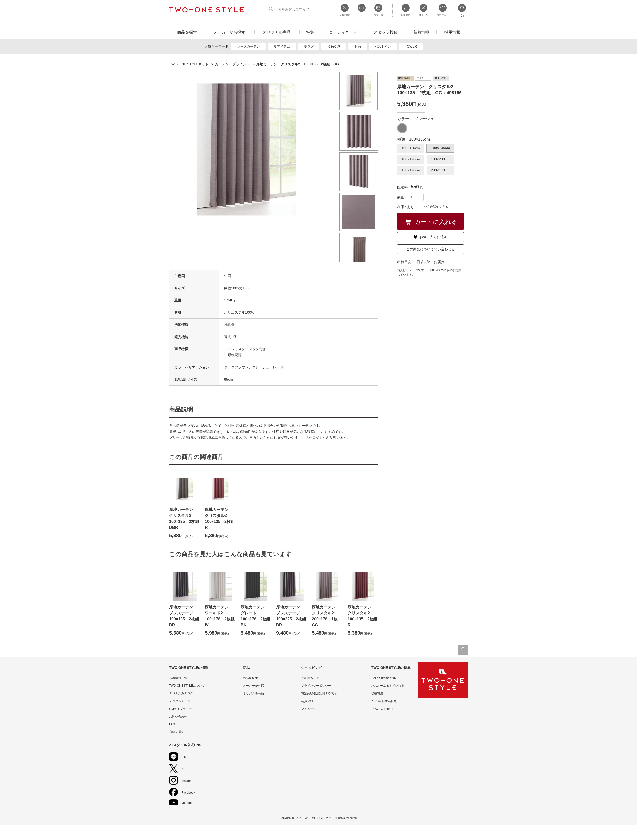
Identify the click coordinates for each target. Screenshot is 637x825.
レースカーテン (248, 46)
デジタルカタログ (181, 693)
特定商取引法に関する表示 (319, 693)
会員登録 (307, 701)
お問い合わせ (178, 716)
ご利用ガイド (310, 678)
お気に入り (442, 15)
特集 (310, 32)
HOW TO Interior (382, 709)
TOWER (411, 46)
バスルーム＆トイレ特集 (387, 685)
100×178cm (410, 159)
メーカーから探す (229, 32)
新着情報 (421, 32)
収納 (357, 46)
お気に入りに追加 (433, 237)
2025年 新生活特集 (384, 701)
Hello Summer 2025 (384, 678)
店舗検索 (345, 15)
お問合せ (378, 15)
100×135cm (440, 148)
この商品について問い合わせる (430, 249)
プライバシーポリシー (316, 685)
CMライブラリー (180, 709)
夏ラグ (309, 46)
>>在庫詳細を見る (436, 207)
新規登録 (406, 15)
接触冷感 (333, 46)
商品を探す (187, 32)
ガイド (361, 15)
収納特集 (377, 693)
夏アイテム (282, 46)
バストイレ (383, 46)
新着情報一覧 (178, 678)
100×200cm (440, 159)
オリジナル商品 (277, 32)
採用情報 (452, 32)
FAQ (172, 724)
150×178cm (410, 170)
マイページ (308, 709)
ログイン (423, 15)
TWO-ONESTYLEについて (187, 685)
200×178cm (440, 170)
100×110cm (410, 148)
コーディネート (343, 32)
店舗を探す (176, 732)
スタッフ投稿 (386, 32)
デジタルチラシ (179, 701)
